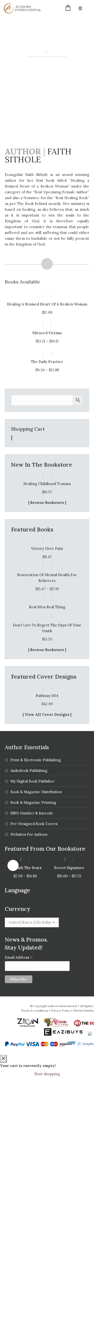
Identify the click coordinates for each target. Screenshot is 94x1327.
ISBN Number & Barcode (31, 813)
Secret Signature (69, 867)
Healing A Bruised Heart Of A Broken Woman (47, 304)
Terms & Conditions (34, 1010)
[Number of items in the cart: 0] (11, 437)
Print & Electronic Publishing (35, 760)
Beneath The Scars (25, 867)
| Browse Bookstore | (47, 502)
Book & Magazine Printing (33, 802)
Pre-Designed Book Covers (34, 823)
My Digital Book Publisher (32, 781)
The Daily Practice (47, 361)
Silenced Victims (47, 333)
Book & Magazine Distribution (36, 792)
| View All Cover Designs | (47, 714)
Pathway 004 (47, 695)
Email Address (19, 957)
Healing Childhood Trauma (47, 483)
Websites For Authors (28, 834)
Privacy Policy (60, 1010)
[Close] (3, 1058)
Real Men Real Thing (47, 607)
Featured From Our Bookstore (45, 848)
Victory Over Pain (47, 548)
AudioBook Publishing (28, 770)
